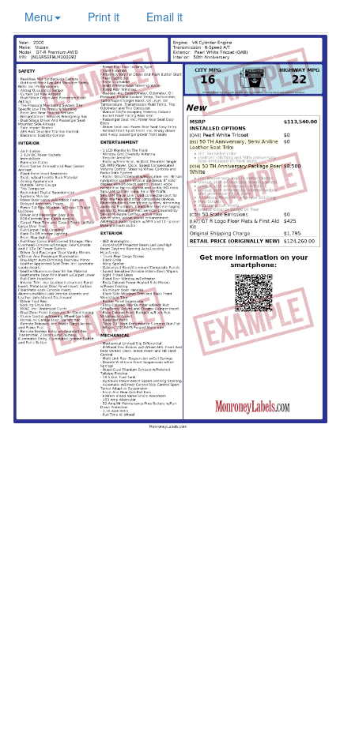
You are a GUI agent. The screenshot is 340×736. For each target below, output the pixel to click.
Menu (39, 16)
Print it (103, 16)
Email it (164, 16)
